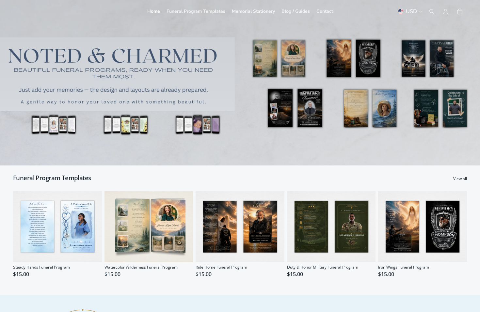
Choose (97, 252)
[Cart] (460, 11)
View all (460, 178)
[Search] (431, 11)
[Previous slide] (23, 226)
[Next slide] (92, 226)
